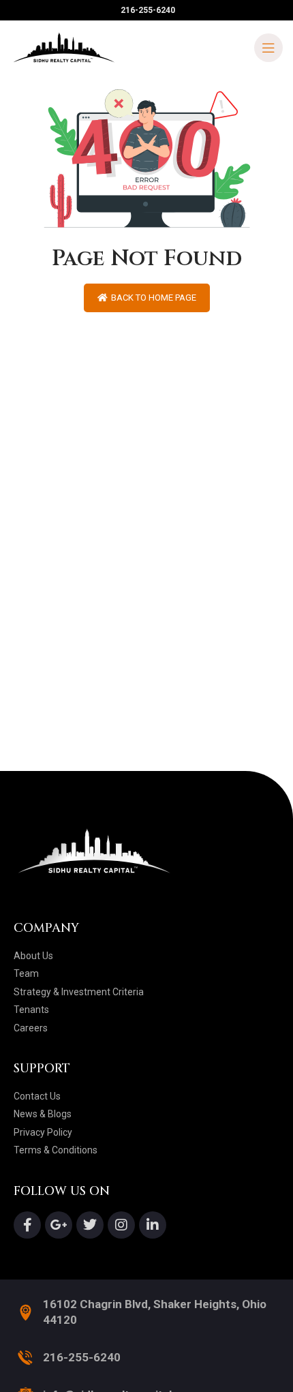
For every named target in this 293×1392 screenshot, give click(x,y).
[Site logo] (64, 47)
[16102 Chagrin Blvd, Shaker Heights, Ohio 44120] (25, 1312)
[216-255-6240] (25, 1357)
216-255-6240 (82, 1357)
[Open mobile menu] (268, 47)
